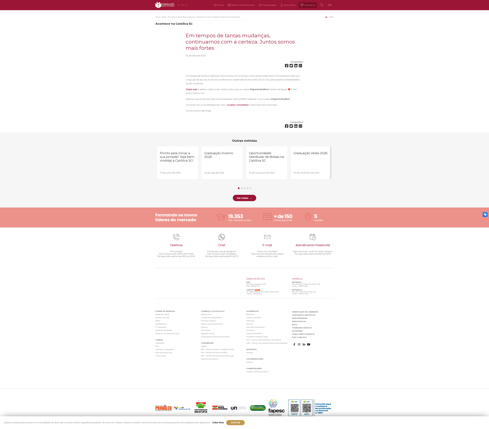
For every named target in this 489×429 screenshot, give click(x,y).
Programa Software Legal (257, 337)
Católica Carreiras (253, 318)
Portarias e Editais (208, 321)
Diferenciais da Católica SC (212, 324)
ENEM (157, 321)
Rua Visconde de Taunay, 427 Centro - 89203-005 (304, 293)
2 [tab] (241, 188)
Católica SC (164, 5)
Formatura (250, 330)
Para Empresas (299, 318)
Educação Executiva (163, 353)
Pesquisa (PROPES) (254, 333)
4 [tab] (247, 188)
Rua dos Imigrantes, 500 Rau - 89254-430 (256, 285)
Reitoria (204, 327)
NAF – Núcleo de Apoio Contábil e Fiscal (217, 349)
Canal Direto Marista (303, 334)
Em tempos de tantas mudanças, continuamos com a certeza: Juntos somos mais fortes (204, 17)
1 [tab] (239, 188)
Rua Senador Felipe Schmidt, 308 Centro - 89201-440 (306, 285)
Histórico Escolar (162, 318)
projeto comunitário (238, 105)
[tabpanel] (177, 162)
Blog (164, 17)
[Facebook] (286, 65)
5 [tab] (250, 188)
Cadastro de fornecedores (257, 372)
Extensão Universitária (255, 327)
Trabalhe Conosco (302, 328)
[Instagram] (299, 344)
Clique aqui (191, 89)
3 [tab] (244, 188)
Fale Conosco (299, 337)
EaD (157, 346)
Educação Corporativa (164, 349)
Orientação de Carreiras (305, 312)
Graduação (160, 343)
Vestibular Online (162, 314)
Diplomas (250, 321)
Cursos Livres (160, 356)
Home (158, 17)
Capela (204, 346)
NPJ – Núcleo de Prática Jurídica (214, 353)
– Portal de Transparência (211, 318)
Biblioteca (250, 314)
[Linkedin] (295, 65)
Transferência (160, 324)
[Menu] (330, 5)
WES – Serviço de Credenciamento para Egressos (266, 343)
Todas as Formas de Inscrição (167, 333)
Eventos (249, 324)
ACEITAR (235, 422)
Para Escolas (299, 321)
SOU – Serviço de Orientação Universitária (263, 340)
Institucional (206, 314)
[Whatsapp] (300, 65)
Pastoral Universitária (209, 359)
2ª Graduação (160, 327)
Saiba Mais (218, 422)
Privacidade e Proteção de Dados (215, 337)
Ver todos (242, 198)
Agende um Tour (208, 333)
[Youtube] (308, 344)
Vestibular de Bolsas (163, 330)
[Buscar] (321, 5)
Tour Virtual (205, 330)
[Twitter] (291, 65)
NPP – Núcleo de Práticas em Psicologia (217, 356)
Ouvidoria (297, 331)
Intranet (249, 353)
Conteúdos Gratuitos (303, 315)
